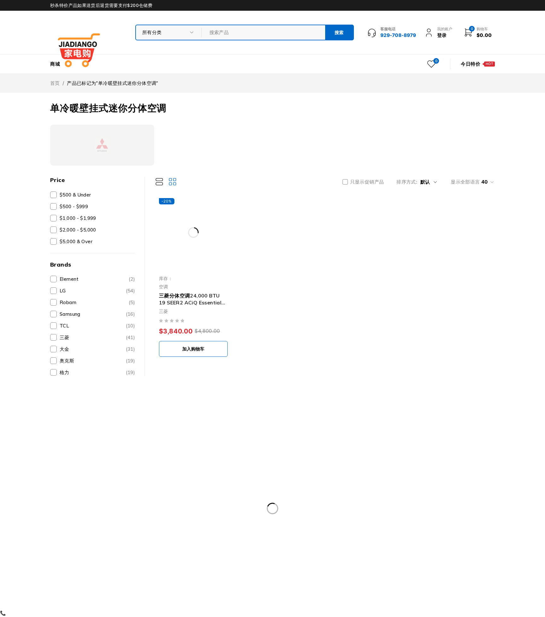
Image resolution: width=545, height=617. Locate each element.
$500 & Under (75, 195)
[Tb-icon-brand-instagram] (83, 540)
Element (97, 279)
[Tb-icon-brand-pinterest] (97, 540)
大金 (97, 349)
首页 (55, 83)
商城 (55, 64)
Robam (97, 302)
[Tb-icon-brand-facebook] (54, 540)
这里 (55, 498)
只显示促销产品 (367, 182)
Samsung (97, 314)
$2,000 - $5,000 (78, 230)
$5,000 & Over (76, 241)
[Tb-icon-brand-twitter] (68, 540)
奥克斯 (97, 361)
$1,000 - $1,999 (78, 218)
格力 (97, 372)
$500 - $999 (74, 206)
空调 (163, 286)
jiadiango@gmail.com (75, 524)
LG (97, 291)
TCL (97, 326)
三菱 (97, 337)
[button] (193, 349)
